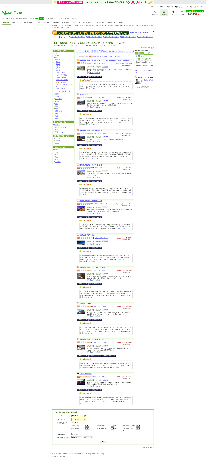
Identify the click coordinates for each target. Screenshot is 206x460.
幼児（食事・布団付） (129, 425)
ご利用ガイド (159, 7)
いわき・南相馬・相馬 (63, 91)
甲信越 (57, 101)
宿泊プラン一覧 (83, 77)
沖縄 (56, 118)
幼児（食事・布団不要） (129, 429)
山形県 (58, 68)
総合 (86, 56)
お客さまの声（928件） (100, 342)
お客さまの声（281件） (99, 97)
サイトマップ (169, 7)
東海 (56, 106)
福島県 (58, 70)
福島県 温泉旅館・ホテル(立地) (133, 25)
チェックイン (60, 416)
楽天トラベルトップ (58, 25)
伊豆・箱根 (58, 99)
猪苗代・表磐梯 (61, 77)
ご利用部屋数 (60, 434)
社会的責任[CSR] (77, 454)
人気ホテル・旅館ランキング (75, 25)
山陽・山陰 (58, 111)
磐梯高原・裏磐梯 (62, 80)
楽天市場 (189, 7)
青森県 (58, 59)
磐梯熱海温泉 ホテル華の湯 (91, 165)
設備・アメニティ (115, 56)
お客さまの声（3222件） (102, 168)
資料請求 (100, 454)
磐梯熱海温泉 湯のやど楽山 (91, 130)
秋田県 (58, 66)
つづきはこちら (93, 88)
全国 (55, 53)
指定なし (57, 125)
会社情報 (55, 454)
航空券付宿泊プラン (95, 77)
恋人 (56, 157)
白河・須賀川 (60, 88)
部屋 (94, 56)
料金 (62, 437)
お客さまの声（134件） (99, 376)
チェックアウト (61, 419)
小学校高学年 (75, 425)
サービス (106, 56)
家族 (56, 154)
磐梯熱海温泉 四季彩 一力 (91, 201)
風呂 (101, 56)
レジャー (58, 140)
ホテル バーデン (86, 303)
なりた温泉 (84, 94)
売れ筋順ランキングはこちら (141, 33)
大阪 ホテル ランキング (145, 37)
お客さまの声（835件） (101, 238)
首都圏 (57, 96)
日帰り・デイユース (95, 356)
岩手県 (58, 62)
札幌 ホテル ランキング (77, 37)
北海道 (57, 55)
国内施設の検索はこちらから (144, 66)
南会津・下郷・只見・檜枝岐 (64, 85)
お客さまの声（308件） (99, 63)
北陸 (56, 104)
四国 (56, 113)
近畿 (56, 108)
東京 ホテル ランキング (94, 37)
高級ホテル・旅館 (60, 127)
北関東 (57, 94)
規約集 (93, 454)
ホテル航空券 (145, 59)
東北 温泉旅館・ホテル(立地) (114, 25)
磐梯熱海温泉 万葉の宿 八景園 (92, 267)
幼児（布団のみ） (102, 428)
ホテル (142, 56)
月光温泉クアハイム (87, 235)
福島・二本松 (60, 72)
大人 (72, 423)
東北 (56, 57)
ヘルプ (151, 7)
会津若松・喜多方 (62, 75)
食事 (98, 56)
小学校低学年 (101, 425)
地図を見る (105, 67)
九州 (56, 116)
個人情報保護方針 (64, 454)
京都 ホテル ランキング (128, 37)
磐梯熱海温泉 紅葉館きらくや (92, 339)
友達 (56, 159)
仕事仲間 (58, 162)
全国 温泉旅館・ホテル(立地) (94, 25)
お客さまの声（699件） (100, 133)
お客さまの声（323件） (99, 270)
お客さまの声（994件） (101, 204)
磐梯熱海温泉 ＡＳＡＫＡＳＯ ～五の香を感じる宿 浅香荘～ (104, 60)
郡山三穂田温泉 (86, 374)
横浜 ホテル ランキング (111, 37)
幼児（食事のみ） (76, 428)
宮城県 (58, 64)
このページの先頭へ (147, 447)
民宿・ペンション (60, 132)
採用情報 (87, 454)
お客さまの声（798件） (100, 306)
